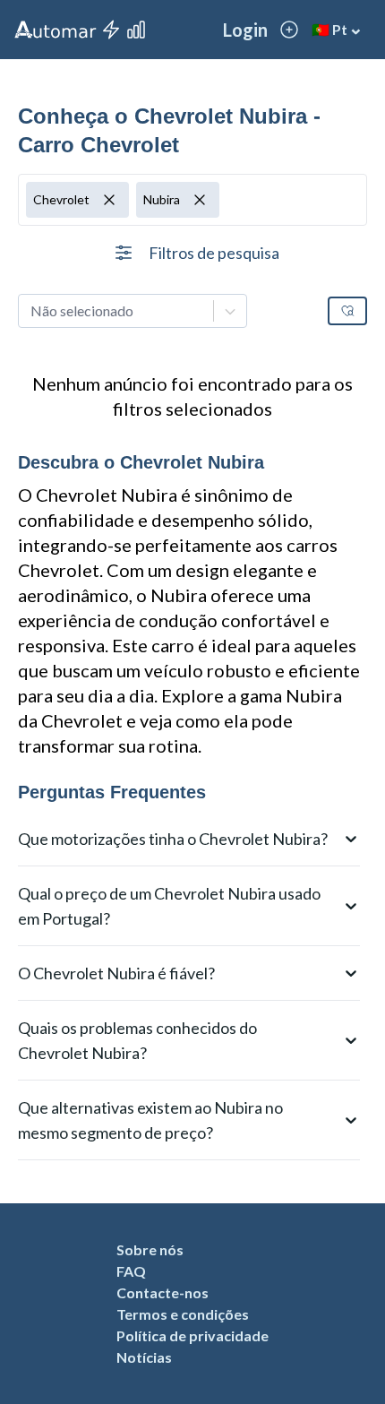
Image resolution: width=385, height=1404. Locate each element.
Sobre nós (150, 1249)
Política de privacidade (192, 1335)
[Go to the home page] (55, 30)
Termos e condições (182, 1313)
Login (245, 29)
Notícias (144, 1356)
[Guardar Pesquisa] (347, 311)
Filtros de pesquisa (214, 253)
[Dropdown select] (132, 311)
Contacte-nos (162, 1292)
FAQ (131, 1270)
